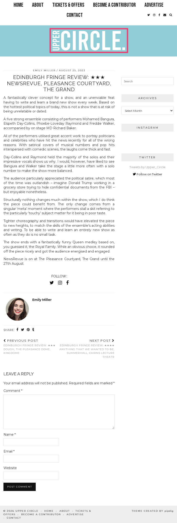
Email (9, 451)
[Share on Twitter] (23, 330)
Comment (12, 391)
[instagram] (154, 15)
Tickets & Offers (68, 5)
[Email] (164, 15)
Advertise (154, 5)
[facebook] (159, 15)
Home (18, 5)
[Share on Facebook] (17, 330)
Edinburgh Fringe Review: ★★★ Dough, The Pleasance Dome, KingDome (29, 347)
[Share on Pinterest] (28, 330)
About (38, 5)
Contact (75, 15)
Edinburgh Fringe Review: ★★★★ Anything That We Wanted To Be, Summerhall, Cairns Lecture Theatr (87, 348)
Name (9, 434)
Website (10, 468)
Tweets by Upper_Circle (147, 167)
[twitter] (148, 15)
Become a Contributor (114, 5)
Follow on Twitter (149, 174)
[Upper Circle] (88, 31)
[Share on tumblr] (33, 330)
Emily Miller (44, 70)
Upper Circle (26, 510)
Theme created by (153, 510)
